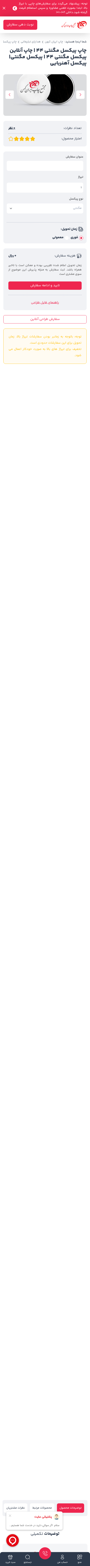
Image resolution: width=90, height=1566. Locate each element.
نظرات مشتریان (15, 1508)
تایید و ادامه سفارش (45, 285)
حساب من (62, 1562)
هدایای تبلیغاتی (31, 42)
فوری (74, 237)
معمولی (58, 237)
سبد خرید (10, 1562)
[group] (45, 95)
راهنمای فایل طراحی (45, 302)
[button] (80, 94)
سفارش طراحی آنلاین (45, 319)
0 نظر (11, 128)
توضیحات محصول (70, 1508)
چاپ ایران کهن (54, 42)
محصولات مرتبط (42, 1508)
